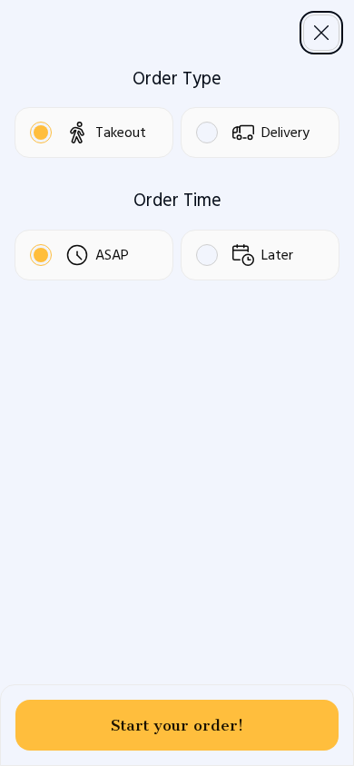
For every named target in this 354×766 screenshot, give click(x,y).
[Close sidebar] (321, 33)
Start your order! (177, 725)
